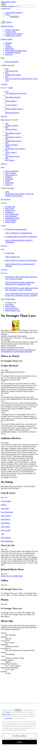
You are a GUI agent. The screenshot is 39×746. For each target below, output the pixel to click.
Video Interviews (11, 216)
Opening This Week (12, 30)
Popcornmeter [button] (30, 338)
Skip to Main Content (8, 2)
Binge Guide (9, 208)
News (9, 199)
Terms (8, 712)
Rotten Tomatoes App (12, 310)
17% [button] (23, 338)
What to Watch (12, 62)
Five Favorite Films (12, 214)
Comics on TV (10, 210)
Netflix (7, 45)
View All (4, 116)
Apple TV (8, 47)
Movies (9, 22)
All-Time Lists (10, 207)
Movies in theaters (7, 26)
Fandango (8, 43)
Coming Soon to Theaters (14, 34)
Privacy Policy (6, 714)
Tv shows (4, 84)
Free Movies (9, 305)
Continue (19, 742)
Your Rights (8, 718)
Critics (7, 14)
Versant (18, 710)
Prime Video (9, 49)
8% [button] (2, 338)
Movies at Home (6, 39)
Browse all (9, 54)
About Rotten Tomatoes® (14, 12)
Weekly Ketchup (11, 220)
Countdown (9, 212)
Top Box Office (10, 32)
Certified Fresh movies (13, 52)
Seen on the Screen (11, 308)
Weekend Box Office (12, 218)
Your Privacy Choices (19, 736)
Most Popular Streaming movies (16, 50)
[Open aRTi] (3, 4)
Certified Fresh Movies (13, 35)
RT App (4, 199)
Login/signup (14, 16)
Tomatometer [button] (8, 338)
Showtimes (11, 299)
